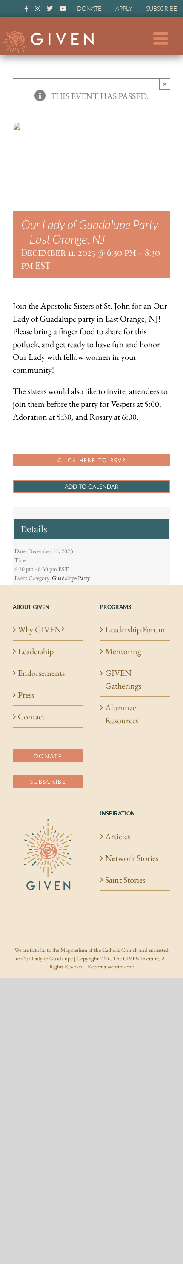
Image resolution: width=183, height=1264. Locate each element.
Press (26, 694)
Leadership (36, 651)
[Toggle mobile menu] (161, 38)
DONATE (89, 8)
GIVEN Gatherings (123, 679)
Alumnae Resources (121, 714)
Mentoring (123, 651)
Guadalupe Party (71, 578)
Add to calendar (91, 486)
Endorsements (41, 672)
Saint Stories (125, 879)
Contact (31, 716)
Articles (117, 836)
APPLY (123, 8)
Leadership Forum (135, 629)
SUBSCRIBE (161, 8)
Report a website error (111, 966)
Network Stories (131, 858)
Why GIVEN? (41, 629)
